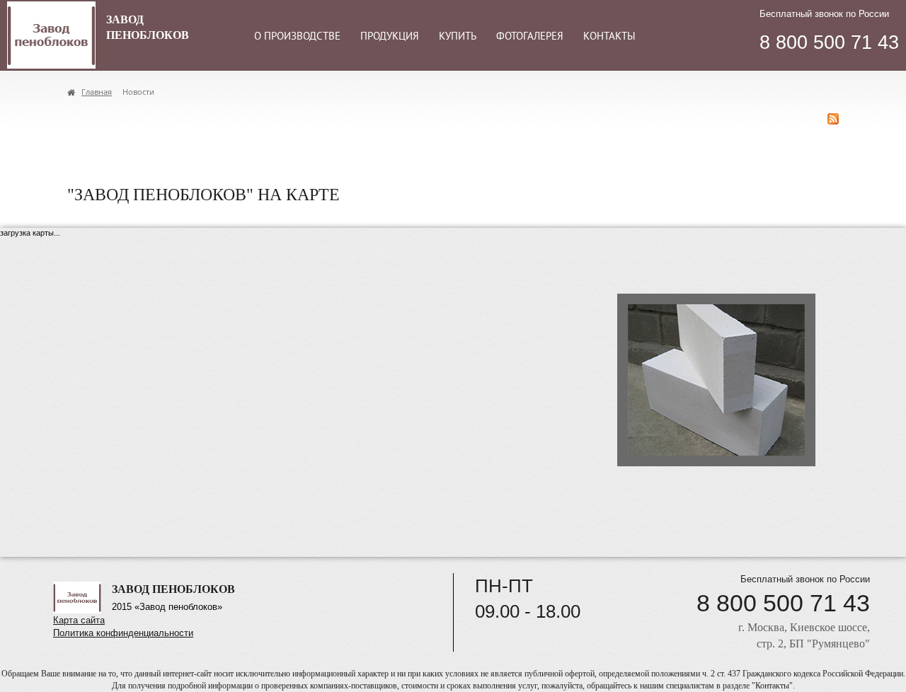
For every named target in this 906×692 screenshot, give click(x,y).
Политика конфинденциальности (123, 633)
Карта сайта (79, 620)
